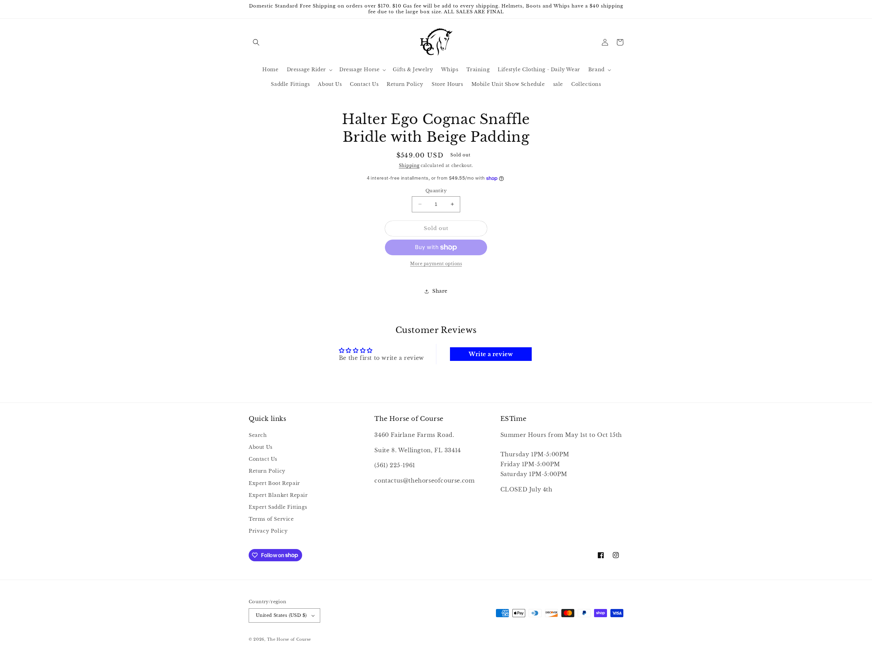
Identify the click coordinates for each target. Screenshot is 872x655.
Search (258, 435)
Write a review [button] (491, 354)
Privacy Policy (268, 531)
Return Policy (267, 471)
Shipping (409, 165)
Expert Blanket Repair (278, 495)
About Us (260, 447)
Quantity (436, 191)
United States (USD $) (281, 615)
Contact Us (263, 459)
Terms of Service (271, 519)
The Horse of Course (289, 639)
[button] (256, 42)
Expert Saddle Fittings (278, 507)
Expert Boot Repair (274, 483)
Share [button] (440, 291)
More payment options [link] (436, 263)
